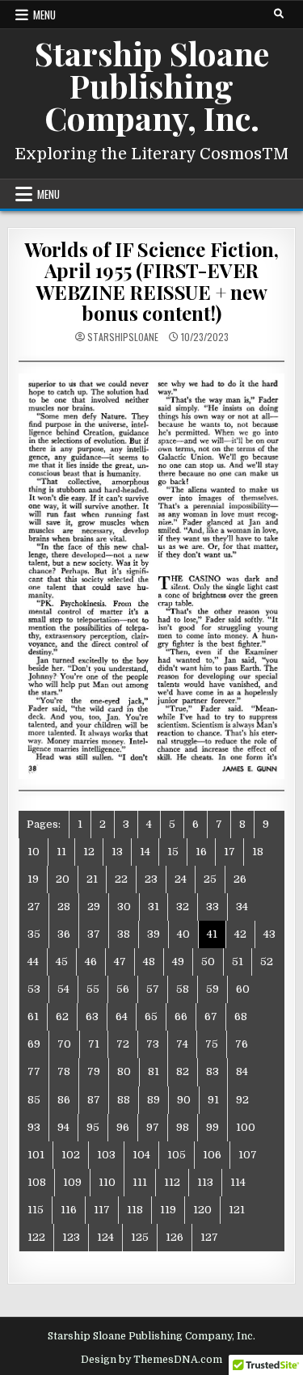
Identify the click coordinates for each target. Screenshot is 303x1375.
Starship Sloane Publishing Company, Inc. (152, 85)
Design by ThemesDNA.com (151, 1359)
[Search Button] (279, 14)
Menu (44, 14)
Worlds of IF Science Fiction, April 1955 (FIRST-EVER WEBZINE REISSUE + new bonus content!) (151, 281)
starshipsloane (122, 337)
